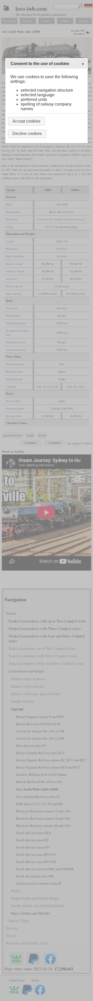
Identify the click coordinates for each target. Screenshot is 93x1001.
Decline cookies (27, 133)
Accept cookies (26, 121)
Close (82, 63)
